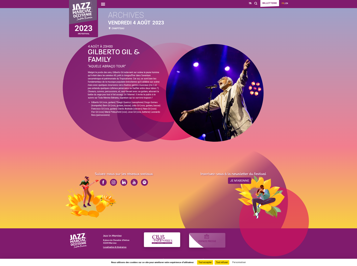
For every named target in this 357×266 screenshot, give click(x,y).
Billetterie (269, 3)
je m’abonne (239, 180)
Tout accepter (205, 262)
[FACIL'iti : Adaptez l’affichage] (250, 3)
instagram (113, 182)
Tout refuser (222, 262)
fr (283, 3)
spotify (144, 182)
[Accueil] (83, 12)
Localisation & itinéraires (114, 247)
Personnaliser (239, 262)
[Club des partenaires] (162, 239)
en (286, 3)
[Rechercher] (256, 3)
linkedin (123, 182)
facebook (103, 182)
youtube (134, 182)
